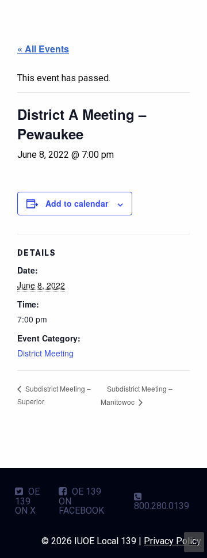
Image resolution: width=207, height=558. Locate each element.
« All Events (43, 48)
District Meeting (45, 353)
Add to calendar (76, 203)
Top (194, 542)
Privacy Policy (172, 541)
